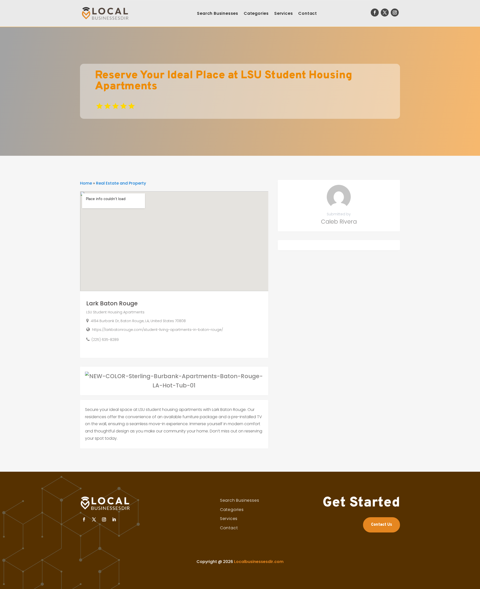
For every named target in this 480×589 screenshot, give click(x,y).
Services (283, 13)
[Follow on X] (385, 13)
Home (86, 183)
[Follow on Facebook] (375, 13)
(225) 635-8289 (105, 339)
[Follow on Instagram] (395, 13)
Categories (256, 13)
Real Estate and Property (121, 183)
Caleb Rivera (339, 222)
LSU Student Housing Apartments (115, 312)
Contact (307, 13)
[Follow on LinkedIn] (114, 519)
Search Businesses (217, 13)
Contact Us (381, 524)
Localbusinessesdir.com (259, 561)
